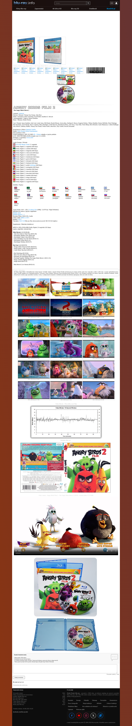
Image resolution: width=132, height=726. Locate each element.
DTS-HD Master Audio (22, 144)
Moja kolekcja (87, 703)
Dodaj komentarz (19, 677)
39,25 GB (22, 221)
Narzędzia (103, 700)
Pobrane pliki (80, 709)
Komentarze (113, 700)
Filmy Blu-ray (21, 9)
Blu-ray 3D (75, 9)
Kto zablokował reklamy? (90, 706)
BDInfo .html (17, 213)
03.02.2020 (30, 137)
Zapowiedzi (39, 9)
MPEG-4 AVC (25, 217)
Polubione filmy (72, 706)
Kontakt (70, 700)
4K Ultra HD (57, 9)
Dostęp (78, 700)
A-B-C (20, 219)
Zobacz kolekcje (112, 703)
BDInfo (99, 703)
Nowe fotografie (73, 703)
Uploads (70, 709)
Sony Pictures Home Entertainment (27, 131)
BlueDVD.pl (111, 9)
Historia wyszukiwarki (110, 706)
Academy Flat (33, 209)
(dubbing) (33, 165)
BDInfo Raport (18, 214)
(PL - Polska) (37, 134)
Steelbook (93, 9)
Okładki (86, 700)
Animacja (21, 113)
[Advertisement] (66, 24)
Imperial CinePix (31, 129)
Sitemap (94, 700)
